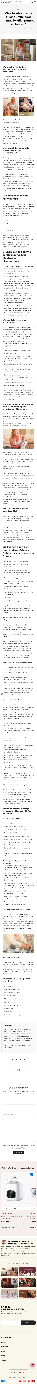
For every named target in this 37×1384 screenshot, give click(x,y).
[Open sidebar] (2, 694)
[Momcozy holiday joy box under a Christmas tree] (27, 1282)
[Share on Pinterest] (20, 1059)
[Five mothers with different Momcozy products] (9, 1294)
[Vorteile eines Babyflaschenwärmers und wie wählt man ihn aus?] (10, 1070)
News (18, 9)
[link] (32, 2)
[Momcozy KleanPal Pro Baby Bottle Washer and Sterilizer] (15, 1191)
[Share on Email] (24, 1059)
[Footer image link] (9, 1271)
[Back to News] (18, 1070)
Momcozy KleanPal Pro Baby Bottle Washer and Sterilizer (11, 1217)
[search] (28, 2)
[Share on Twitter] (16, 1059)
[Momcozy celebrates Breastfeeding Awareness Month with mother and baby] (27, 1294)
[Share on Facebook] (12, 1059)
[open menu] (35, 2)
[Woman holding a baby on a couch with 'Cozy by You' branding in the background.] (9, 1283)
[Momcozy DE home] (13, 2)
